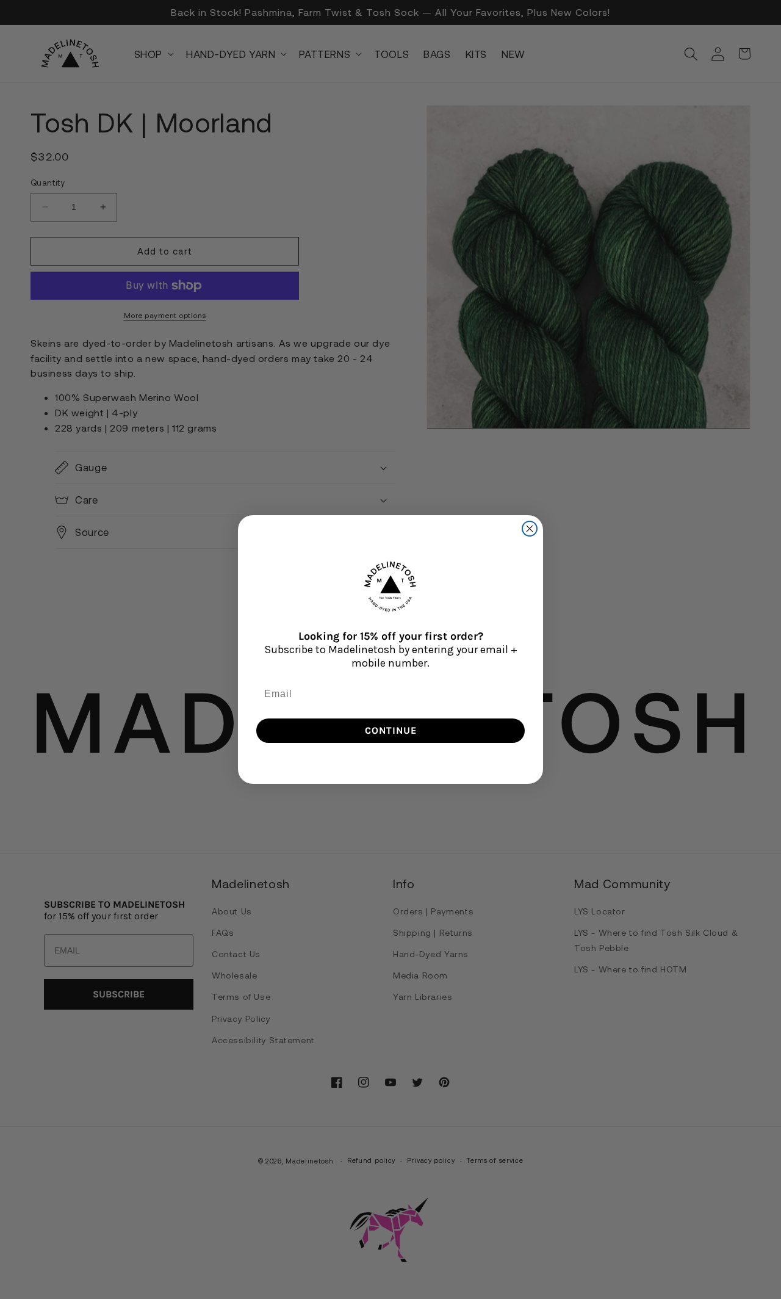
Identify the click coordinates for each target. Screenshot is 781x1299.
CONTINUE (391, 730)
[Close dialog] (529, 528)
